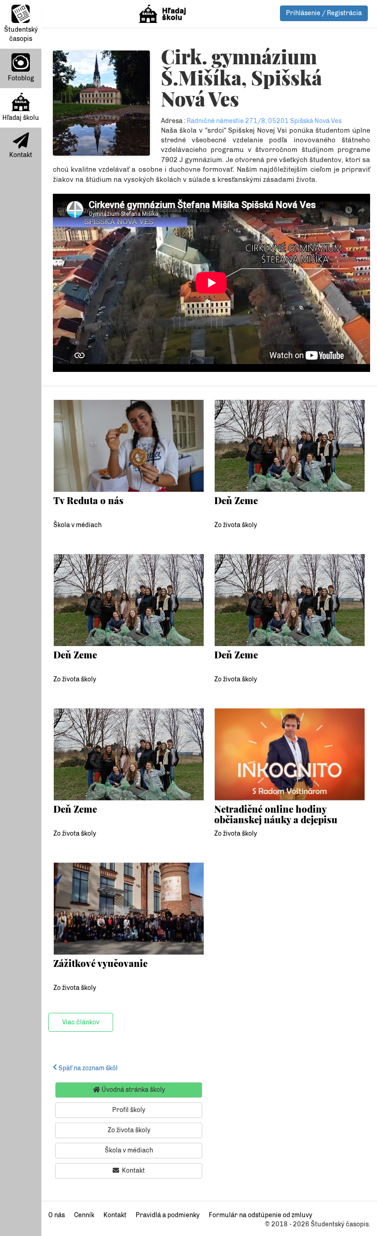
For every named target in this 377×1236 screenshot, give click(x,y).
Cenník (84, 1215)
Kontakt (20, 155)
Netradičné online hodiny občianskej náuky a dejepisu (275, 814)
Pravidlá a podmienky (168, 1215)
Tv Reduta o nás (88, 500)
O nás (56, 1215)
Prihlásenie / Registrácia (324, 13)
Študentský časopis (21, 34)
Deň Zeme (236, 500)
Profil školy (128, 1110)
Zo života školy (235, 525)
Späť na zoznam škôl (87, 1068)
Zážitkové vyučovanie (100, 963)
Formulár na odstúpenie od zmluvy (260, 1215)
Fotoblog (21, 78)
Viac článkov (80, 1022)
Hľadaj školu (20, 118)
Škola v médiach (77, 525)
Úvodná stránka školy (132, 1090)
